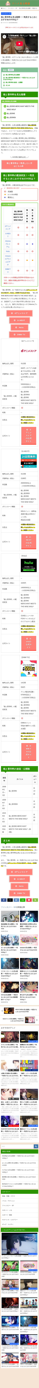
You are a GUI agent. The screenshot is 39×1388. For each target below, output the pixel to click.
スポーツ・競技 (7, 1215)
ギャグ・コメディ (7, 1224)
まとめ (7, 85)
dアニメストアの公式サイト (29, 435)
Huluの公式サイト (29, 643)
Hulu (8, 251)
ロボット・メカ (7, 1210)
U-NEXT (21, 320)
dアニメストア (21, 313)
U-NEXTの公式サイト (29, 541)
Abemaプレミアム (8, 244)
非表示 (11, 70)
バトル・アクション (8, 1201)
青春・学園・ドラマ (8, 1196)
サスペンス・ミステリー (10, 1219)
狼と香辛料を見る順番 (12, 74)
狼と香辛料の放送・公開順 (13, 82)
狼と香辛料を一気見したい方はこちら (19, 164)
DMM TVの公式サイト (29, 751)
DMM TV (21, 334)
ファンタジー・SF (6, 13)
